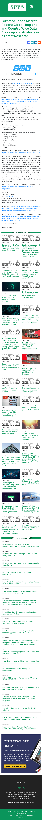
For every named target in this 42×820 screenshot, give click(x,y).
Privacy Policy (19, 815)
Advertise (29, 815)
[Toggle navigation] (31, 6)
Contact (21, 817)
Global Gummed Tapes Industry (22, 83)
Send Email (9, 196)
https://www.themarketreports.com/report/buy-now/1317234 (21, 153)
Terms (10, 815)
